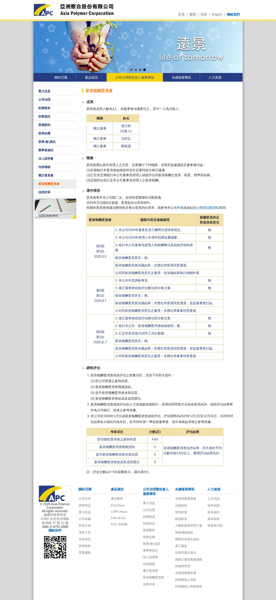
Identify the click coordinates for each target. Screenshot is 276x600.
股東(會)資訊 (47, 141)
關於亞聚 (61, 77)
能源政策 (181, 519)
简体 (204, 14)
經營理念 (85, 505)
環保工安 (85, 532)
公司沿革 (85, 498)
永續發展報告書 (185, 573)
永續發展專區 (181, 77)
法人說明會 (45, 158)
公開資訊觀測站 (207, 207)
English (217, 14)
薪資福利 (213, 512)
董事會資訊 (45, 150)
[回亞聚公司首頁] (79, 10)
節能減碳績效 (184, 532)
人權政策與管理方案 (188, 525)
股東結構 (44, 133)
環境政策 (181, 512)
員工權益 (181, 546)
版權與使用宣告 (55, 514)
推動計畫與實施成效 (188, 559)
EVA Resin (118, 505)
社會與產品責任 (185, 552)
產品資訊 (91, 77)
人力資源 (215, 77)
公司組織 (85, 519)
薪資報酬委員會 (49, 183)
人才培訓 (213, 498)
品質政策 (181, 505)
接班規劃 (213, 505)
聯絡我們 (233, 14)
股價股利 (44, 125)
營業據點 (85, 552)
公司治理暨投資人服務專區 (134, 77)
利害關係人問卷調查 (188, 586)
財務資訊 (44, 116)
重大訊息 (44, 91)
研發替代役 (215, 525)
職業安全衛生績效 (187, 539)
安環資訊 (85, 539)
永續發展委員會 (185, 498)
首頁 (181, 14)
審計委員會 (45, 175)
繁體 (192, 14)
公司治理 (44, 99)
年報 (180, 207)
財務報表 (44, 108)
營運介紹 (85, 525)
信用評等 (44, 192)
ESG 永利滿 (119, 524)
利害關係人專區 (185, 579)
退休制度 (213, 519)
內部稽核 (44, 167)
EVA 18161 (118, 518)
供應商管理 (182, 566)
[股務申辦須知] (55, 208)
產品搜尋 (117, 498)
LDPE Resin (119, 511)
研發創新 (85, 546)
